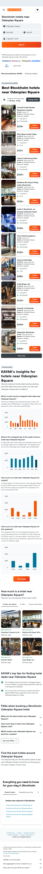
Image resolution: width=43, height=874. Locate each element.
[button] (3, 9)
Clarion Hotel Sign (24, 260)
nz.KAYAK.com (10, 833)
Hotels (19, 833)
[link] (21, 579)
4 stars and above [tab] (9, 604)
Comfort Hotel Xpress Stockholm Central (26, 108)
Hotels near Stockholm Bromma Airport (19, 811)
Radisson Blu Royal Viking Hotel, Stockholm (27, 183)
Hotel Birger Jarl (23, 284)
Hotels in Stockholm (27, 835)
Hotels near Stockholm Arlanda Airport (19, 805)
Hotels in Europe (29, 833)
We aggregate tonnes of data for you (17, 864)
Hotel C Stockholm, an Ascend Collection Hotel (27, 210)
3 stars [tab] (22, 604)
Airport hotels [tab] (10, 792)
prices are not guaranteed (11, 853)
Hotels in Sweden (13, 835)
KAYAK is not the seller (11, 860)
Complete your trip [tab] (26, 792)
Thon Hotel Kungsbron (26, 236)
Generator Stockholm (25, 332)
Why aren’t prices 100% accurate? (16, 868)
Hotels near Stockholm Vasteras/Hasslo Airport (19, 815)
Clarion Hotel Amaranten (27, 158)
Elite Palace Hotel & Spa (26, 134)
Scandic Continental (25, 308)
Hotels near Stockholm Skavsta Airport (19, 808)
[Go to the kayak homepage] (14, 9)
